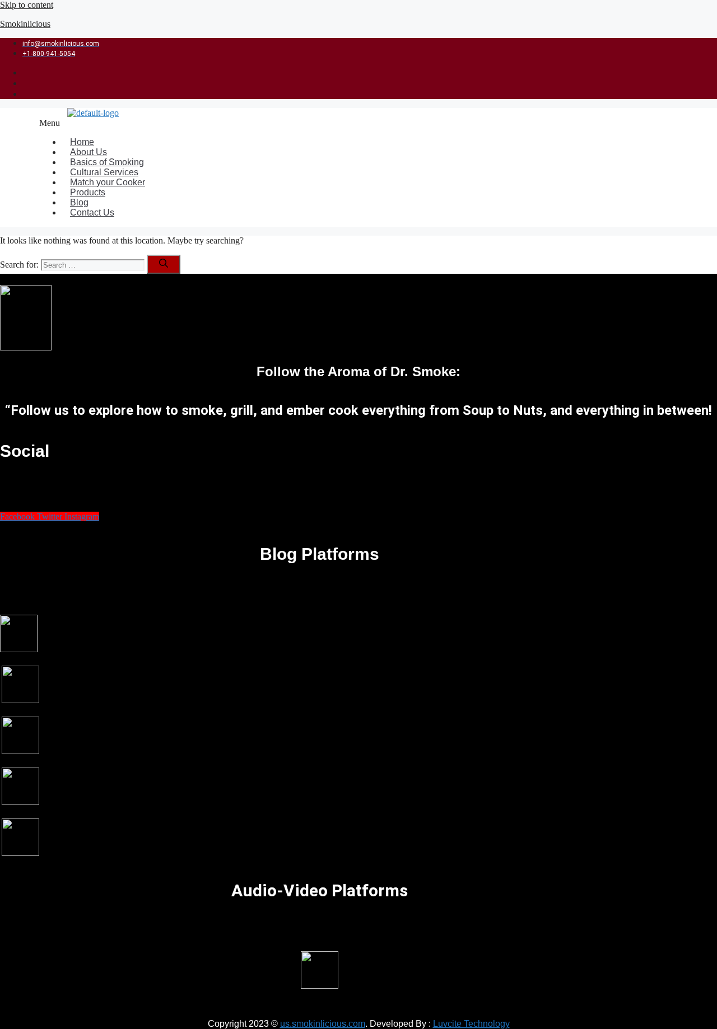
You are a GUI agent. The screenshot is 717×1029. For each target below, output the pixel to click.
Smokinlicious (25, 24)
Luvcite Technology (471, 1023)
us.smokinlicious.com (322, 1023)
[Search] (163, 264)
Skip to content (26, 5)
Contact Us (92, 212)
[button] (309, 123)
